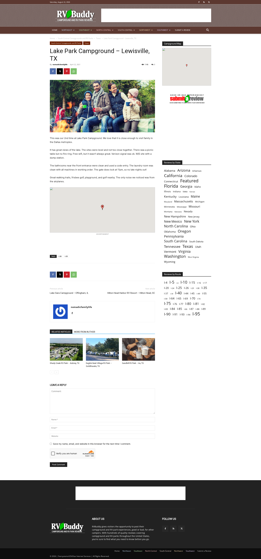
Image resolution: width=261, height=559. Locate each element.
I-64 (171, 298)
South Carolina (175, 241)
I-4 (165, 282)
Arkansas (196, 170)
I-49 (198, 293)
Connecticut (171, 181)
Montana (168, 211)
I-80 (188, 303)
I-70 (192, 298)
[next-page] (56, 372)
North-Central (103, 30)
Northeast (67, 30)
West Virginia (193, 257)
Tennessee (172, 246)
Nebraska (178, 212)
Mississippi (182, 206)
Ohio (193, 226)
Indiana (177, 191)
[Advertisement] (156, 15)
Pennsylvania (174, 236)
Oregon (184, 231)
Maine (195, 196)
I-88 (197, 309)
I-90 (167, 314)
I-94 (188, 314)
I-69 (185, 298)
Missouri (194, 206)
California (173, 175)
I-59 (165, 298)
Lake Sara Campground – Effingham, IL (69, 293)
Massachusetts (183, 201)
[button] (207, 30)
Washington (175, 256)
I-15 (192, 282)
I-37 (166, 293)
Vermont (170, 251)
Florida (171, 186)
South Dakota (196, 241)
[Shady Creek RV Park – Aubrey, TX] (66, 349)
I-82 (203, 304)
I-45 (192, 293)
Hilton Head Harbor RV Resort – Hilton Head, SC (131, 293)
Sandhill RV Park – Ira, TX (133, 363)
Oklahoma (170, 231)
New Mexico (173, 221)
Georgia (186, 186)
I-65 (179, 298)
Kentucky (170, 196)
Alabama (169, 170)
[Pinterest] (67, 71)
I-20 (166, 288)
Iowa (185, 191)
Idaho (197, 186)
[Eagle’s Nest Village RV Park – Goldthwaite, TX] (102, 349)
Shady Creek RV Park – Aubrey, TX (64, 363)
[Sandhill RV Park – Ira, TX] (138, 349)
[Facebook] (199, 2)
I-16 (199, 282)
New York (191, 221)
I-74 (198, 299)
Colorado (190, 176)
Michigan (200, 201)
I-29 (192, 288)
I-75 (167, 303)
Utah (198, 246)
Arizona (183, 170)
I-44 (186, 293)
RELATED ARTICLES (61, 332)
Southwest (162, 30)
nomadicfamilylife (60, 64)
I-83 (166, 309)
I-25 (179, 287)
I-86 (185, 309)
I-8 (177, 283)
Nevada (188, 211)
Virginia (184, 251)
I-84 (172, 308)
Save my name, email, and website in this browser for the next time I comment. (92, 443)
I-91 (175, 314)
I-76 (175, 303)
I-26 (186, 288)
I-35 (66, 256)
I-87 (191, 309)
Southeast (84, 30)
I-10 (183, 282)
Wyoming (169, 261)
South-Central (125, 30)
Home (54, 30)
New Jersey (194, 216)
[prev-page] (52, 372)
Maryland (168, 202)
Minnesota (169, 206)
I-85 (179, 308)
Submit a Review (182, 30)
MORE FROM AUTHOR (84, 332)
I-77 (181, 304)
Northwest (144, 30)
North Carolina (176, 226)
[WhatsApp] (74, 71)
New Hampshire (175, 216)
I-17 (205, 282)
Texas (98, 38)
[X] (209, 2)
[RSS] (204, 2)
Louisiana (184, 196)
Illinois (167, 191)
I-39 (171, 294)
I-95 (196, 313)
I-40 (178, 292)
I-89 (203, 309)
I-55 (204, 293)
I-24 (172, 288)
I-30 (60, 256)
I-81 (196, 303)
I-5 (171, 282)
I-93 (182, 314)
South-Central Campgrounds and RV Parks (75, 38)
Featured (189, 180)
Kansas (192, 192)
